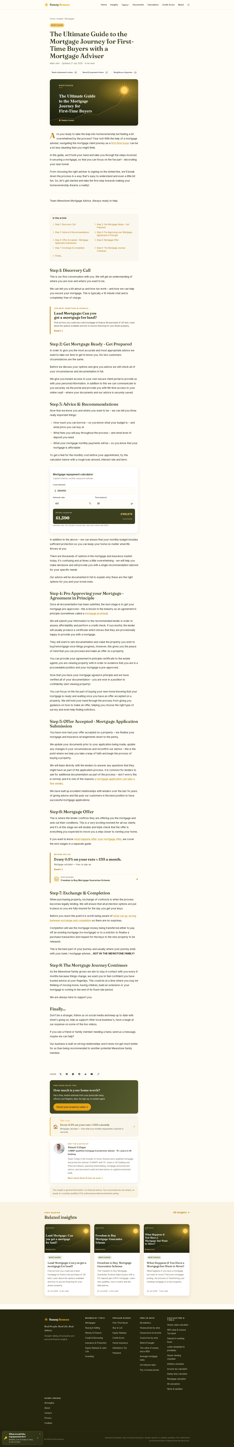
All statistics (145, 1323)
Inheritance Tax (120, 1348)
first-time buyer (120, 143)
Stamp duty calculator (177, 1374)
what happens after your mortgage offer (97, 839)
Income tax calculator (177, 1369)
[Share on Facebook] (66, 1074)
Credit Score (168, 4)
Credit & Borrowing (94, 1338)
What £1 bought (147, 1343)
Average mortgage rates (148, 1358)
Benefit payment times (95, 72)
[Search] (188, 5)
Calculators (153, 4)
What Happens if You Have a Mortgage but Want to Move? (165, 1264)
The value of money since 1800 (149, 1350)
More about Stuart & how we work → (85, 1178)
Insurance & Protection (95, 1343)
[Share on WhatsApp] (73, 1074)
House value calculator (177, 1325)
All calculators (173, 1384)
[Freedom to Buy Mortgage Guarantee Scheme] (117, 1238)
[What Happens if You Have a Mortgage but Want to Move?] (166, 1238)
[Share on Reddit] (85, 1074)
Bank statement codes (64, 72)
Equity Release (119, 1333)
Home (104, 4)
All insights (49, 1403)
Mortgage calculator (176, 1379)
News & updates (175, 1389)
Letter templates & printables (176, 1349)
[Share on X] (60, 1074)
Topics (125, 5)
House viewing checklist (174, 1357)
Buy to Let (117, 1328)
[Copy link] (98, 1074)
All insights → (181, 1212)
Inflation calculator (175, 1364)
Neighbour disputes (125, 72)
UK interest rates (148, 1365)
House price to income (150, 1333)
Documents (138, 4)
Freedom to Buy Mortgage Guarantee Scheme (114, 1264)
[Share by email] (91, 1074)
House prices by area (150, 1328)
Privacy (48, 1418)
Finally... (58, 255)
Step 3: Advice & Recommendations (72, 232)
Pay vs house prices (149, 1370)
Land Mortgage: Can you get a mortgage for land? (67, 1264)
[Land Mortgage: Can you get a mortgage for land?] (67, 1238)
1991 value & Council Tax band (176, 1332)
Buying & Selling (92, 1328)
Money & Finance (93, 1333)
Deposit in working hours (175, 1340)
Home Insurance (120, 1343)
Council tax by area (149, 1338)
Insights (114, 4)
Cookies (48, 1423)
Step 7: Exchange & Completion (70, 248)
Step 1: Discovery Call (65, 224)
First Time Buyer (120, 1323)
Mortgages (57, 25)
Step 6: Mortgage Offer (108, 240)
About (181, 4)
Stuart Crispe (77, 1147)
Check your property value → (72, 1107)
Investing (89, 1356)
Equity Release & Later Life (95, 1350)
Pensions (117, 1353)
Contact (48, 1413)
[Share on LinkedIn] (79, 1074)
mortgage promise (96, 613)
